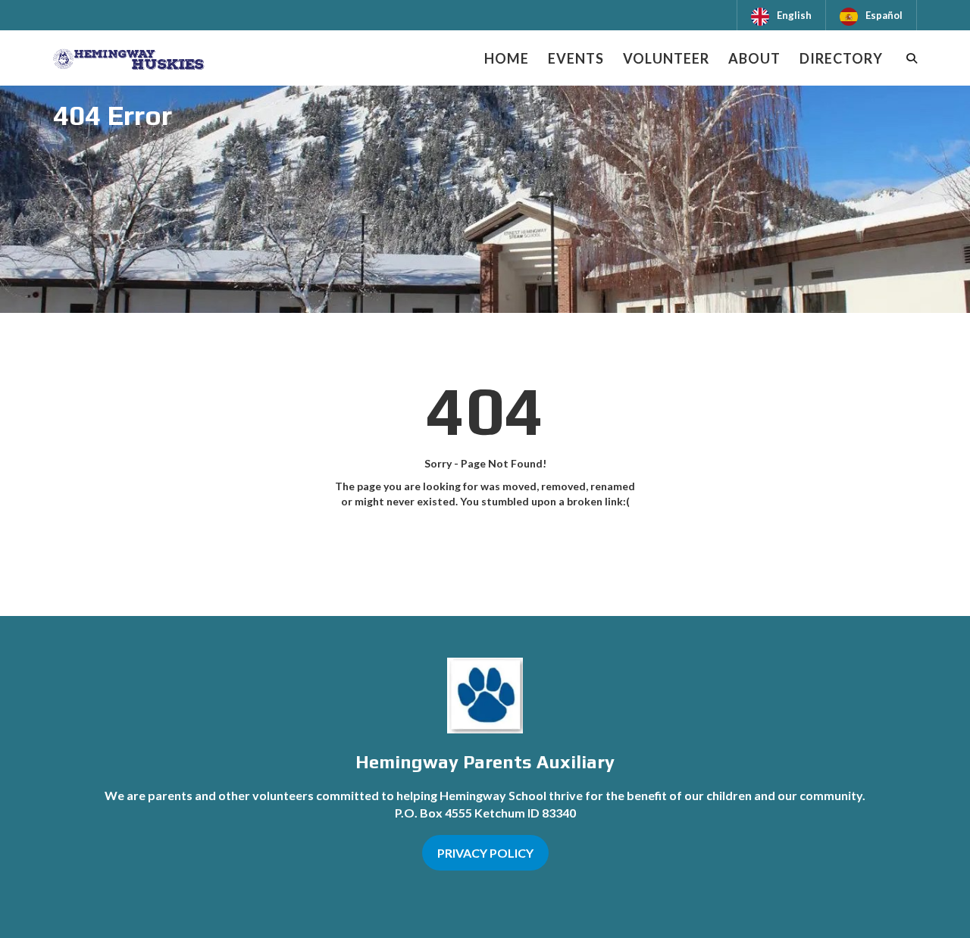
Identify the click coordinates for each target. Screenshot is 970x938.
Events (576, 58)
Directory (841, 58)
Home (506, 58)
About (754, 58)
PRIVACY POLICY (485, 853)
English (794, 15)
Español (884, 15)
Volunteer (666, 58)
